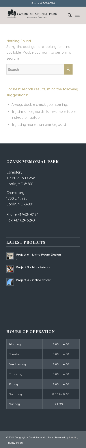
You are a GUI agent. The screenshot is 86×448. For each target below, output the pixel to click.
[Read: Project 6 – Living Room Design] (10, 256)
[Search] (67, 15)
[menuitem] (67, 15)
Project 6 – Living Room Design (38, 254)
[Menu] (77, 15)
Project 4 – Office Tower (33, 280)
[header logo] (35, 15)
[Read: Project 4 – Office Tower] (10, 282)
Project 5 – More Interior (33, 267)
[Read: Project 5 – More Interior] (10, 269)
